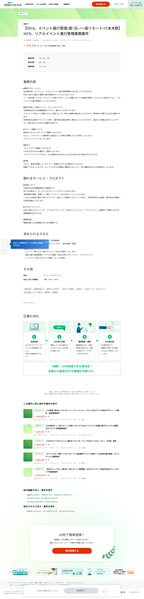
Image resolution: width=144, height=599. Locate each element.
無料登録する (72, 550)
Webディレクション (34, 511)
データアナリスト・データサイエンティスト (42, 498)
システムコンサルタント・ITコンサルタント (42, 502)
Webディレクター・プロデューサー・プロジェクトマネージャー (50, 495)
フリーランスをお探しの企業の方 (136, 4)
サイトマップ (135, 592)
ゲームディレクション (67, 511)
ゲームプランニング (50, 511)
